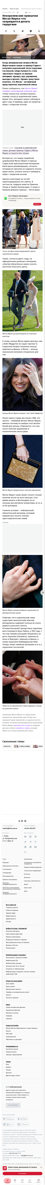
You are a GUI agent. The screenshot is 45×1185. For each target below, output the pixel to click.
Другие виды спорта (13, 1076)
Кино (8, 1005)
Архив (26, 884)
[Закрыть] (41, 1167)
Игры (25, 891)
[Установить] (22, 1170)
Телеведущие (7, 872)
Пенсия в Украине (12, 998)
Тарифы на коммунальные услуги (17, 992)
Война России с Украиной (16, 929)
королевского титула (22, 725)
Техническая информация (32, 870)
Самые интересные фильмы (15, 1007)
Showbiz (5, 9)
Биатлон (9, 1073)
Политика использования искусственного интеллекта (11, 888)
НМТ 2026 (9, 1034)
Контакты (27, 874)
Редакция (6, 862)
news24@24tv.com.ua (10, 828)
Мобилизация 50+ (12, 960)
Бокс (7, 1064)
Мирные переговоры (13, 937)
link (25, 836)
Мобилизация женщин (14, 963)
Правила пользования (10, 879)
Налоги (8, 995)
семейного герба (22, 728)
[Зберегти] (38, 31)
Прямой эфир (10, 913)
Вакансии (27, 877)
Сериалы (9, 1018)
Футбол (8, 1067)
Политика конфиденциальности (10, 883)
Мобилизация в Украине (16, 955)
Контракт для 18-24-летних (15, 966)
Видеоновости (11, 916)
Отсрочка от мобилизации (15, 969)
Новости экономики (14, 981)
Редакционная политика (10, 866)
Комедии (9, 1016)
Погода (8, 921)
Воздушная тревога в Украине (16, 940)
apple (23, 1119)
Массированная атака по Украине (17, 942)
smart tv (9, 1124)
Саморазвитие (11, 1037)
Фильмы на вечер (12, 1013)
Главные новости (12, 907)
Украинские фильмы (13, 1010)
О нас (4, 859)
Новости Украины (12, 910)
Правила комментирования (33, 867)
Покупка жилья (11, 1052)
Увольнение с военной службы (16, 958)
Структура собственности (32, 881)
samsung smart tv (23, 1124)
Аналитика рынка (12, 1049)
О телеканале (7, 869)
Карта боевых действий (14, 934)
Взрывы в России (12, 945)
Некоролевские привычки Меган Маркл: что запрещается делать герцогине (32, 9)
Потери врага (10, 948)
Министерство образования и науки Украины (21, 1028)
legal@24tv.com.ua (27, 1155)
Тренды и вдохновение (14, 1055)
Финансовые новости (13, 989)
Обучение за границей (14, 1039)
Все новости (11, 905)
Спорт (8, 1062)
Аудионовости (11, 919)
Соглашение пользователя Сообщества (32, 863)
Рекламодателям (8, 876)
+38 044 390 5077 (29, 828)
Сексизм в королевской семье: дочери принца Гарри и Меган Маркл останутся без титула (20, 150)
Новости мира (14, 9)
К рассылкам (13, 1105)
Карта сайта (28, 887)
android (9, 1119)
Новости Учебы (12, 1026)
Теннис (8, 1070)
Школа (8, 1031)
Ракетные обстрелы (13, 931)
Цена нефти (10, 984)
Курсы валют (10, 986)
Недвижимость (12, 1046)
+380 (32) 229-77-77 (15, 1153)
